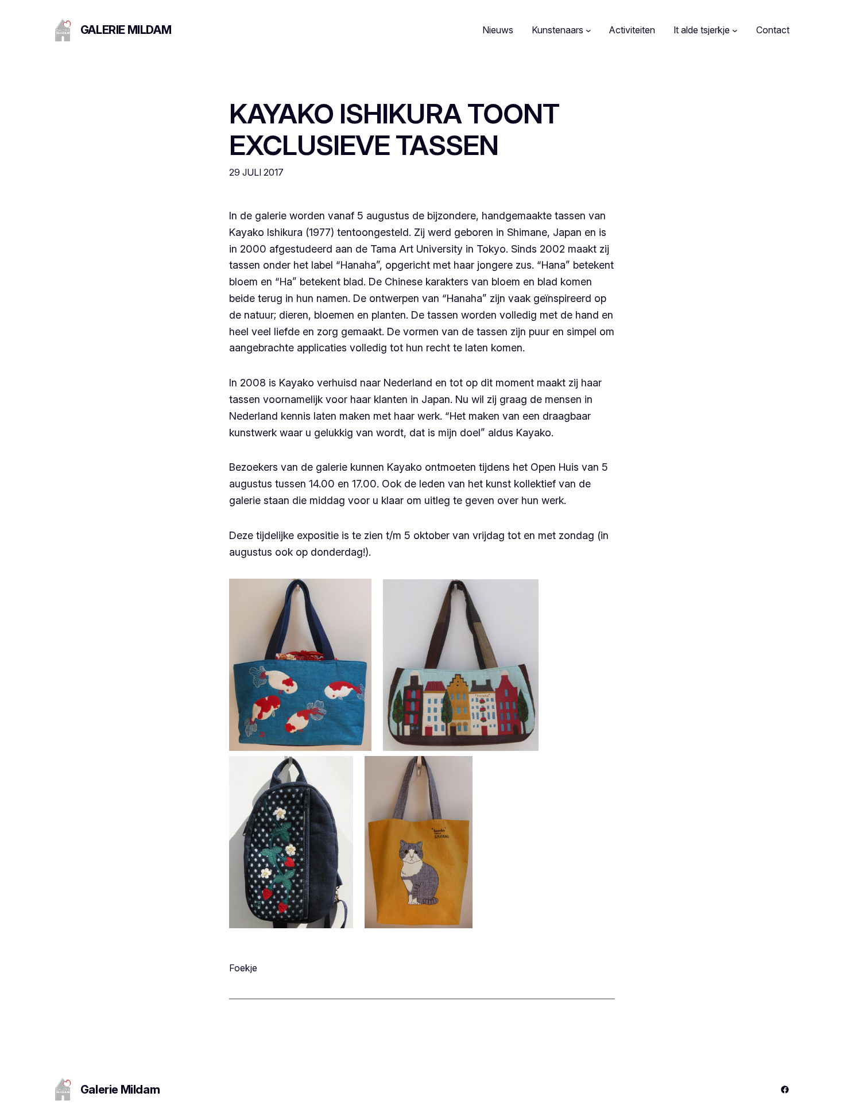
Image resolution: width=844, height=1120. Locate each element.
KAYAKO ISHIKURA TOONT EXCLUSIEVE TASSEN (394, 129)
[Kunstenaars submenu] (588, 30)
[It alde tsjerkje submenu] (735, 30)
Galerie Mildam (125, 30)
